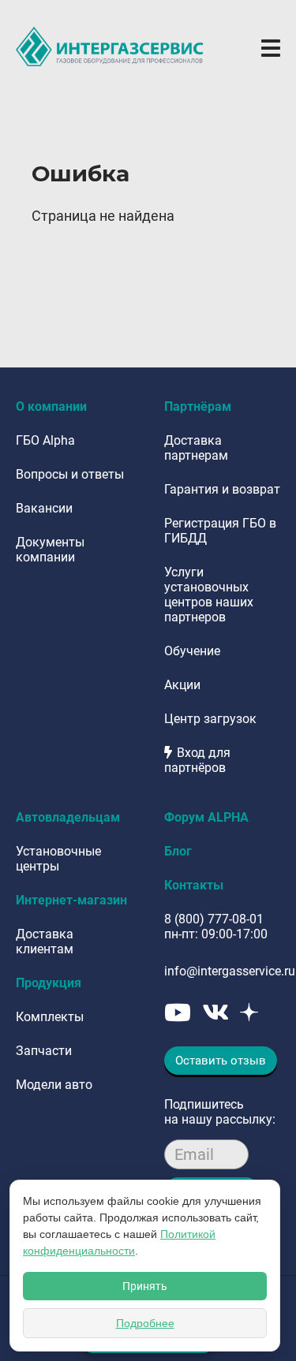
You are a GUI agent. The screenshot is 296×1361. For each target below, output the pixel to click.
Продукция (48, 982)
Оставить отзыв (220, 1060)
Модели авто (54, 1084)
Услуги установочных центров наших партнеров (208, 595)
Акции (182, 684)
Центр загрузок (210, 718)
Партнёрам (197, 406)
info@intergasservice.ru (229, 971)
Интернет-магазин (71, 900)
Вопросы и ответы (70, 474)
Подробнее (145, 1323)
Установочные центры (58, 859)
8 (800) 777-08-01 (214, 919)
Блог (178, 851)
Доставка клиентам (44, 941)
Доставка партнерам (196, 448)
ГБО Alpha (45, 440)
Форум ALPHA (206, 817)
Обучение (192, 650)
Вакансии (44, 508)
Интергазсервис (110, 46)
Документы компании (50, 550)
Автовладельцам (68, 817)
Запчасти (44, 1050)
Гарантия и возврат (222, 489)
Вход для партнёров (197, 760)
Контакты (193, 885)
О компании (51, 406)
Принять (144, 1286)
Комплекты (50, 1016)
